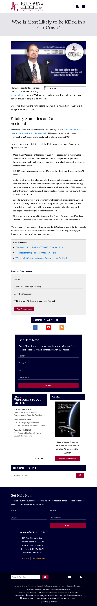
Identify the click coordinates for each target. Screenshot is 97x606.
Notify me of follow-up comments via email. (36, 301)
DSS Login (54, 602)
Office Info (24, 558)
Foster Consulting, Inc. (57, 595)
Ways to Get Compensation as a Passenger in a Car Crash (41, 258)
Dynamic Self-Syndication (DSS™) (63, 598)
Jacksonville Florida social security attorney (56, 590)
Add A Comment (24, 309)
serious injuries (17, 95)
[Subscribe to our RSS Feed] (29, 403)
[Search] (80, 475)
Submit (48, 385)
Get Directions (38, 558)
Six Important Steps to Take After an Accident (36, 252)
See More (39, 459)
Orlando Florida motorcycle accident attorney (52, 586)
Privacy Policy (74, 593)
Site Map (45, 602)
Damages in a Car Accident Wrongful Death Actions (39, 247)
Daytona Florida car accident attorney (25, 586)
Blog (18, 396)
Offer (56, 396)
